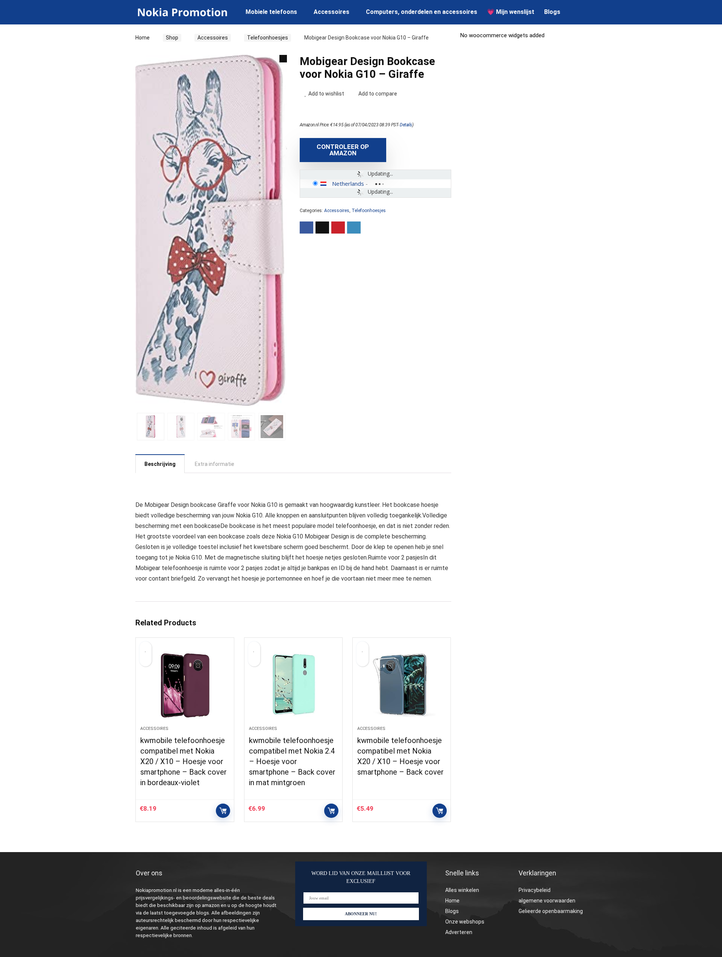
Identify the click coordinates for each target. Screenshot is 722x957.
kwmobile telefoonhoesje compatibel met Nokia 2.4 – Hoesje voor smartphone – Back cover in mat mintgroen (292, 761)
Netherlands (348, 183)
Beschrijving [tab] (160, 464)
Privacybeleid (535, 890)
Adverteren (458, 932)
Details (406, 124)
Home (142, 38)
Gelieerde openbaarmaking (551, 911)
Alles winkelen (462, 890)
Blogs (552, 11)
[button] (283, 58)
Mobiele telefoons (271, 11)
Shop (172, 38)
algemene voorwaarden (547, 901)
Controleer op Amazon (343, 150)
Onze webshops (464, 922)
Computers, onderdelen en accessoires (421, 11)
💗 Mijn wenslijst (510, 11)
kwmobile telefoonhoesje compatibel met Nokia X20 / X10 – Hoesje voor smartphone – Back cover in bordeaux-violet (183, 761)
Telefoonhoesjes (267, 38)
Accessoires (331, 11)
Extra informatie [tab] (214, 464)
